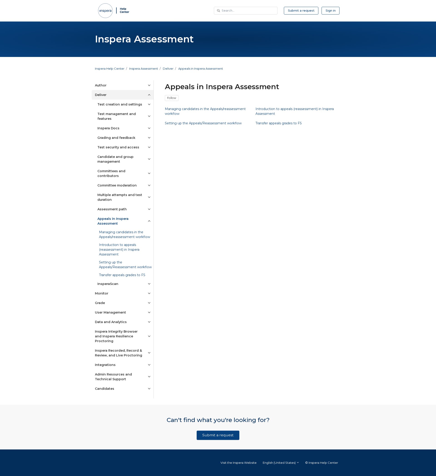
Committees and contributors (111, 173)
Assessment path (112, 209)
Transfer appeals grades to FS (122, 275)
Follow (171, 98)
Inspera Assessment (143, 68)
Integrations (105, 365)
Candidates (104, 389)
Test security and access (118, 147)
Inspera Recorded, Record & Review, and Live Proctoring (118, 352)
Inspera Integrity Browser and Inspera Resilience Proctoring (116, 336)
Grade (100, 303)
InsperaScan (107, 284)
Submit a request (301, 10)
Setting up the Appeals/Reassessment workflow (125, 264)
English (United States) (279, 462)
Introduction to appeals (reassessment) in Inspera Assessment (119, 249)
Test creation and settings (119, 104)
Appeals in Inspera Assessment (200, 68)
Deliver (168, 68)
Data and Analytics (111, 322)
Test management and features (116, 116)
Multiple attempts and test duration (119, 197)
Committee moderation (117, 185)
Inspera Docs (108, 128)
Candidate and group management (115, 159)
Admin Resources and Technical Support (113, 376)
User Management (110, 312)
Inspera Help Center (109, 68)
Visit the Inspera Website (238, 462)
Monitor (101, 293)
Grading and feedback (116, 138)
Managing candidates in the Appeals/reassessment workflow (124, 234)
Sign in (331, 10)
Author (101, 85)
